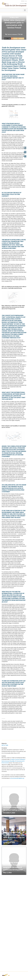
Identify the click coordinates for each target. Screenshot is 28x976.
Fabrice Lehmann (12, 34)
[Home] (5, 3)
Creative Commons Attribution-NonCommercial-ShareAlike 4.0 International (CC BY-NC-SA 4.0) (14, 761)
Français (16, 38)
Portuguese (21, 38)
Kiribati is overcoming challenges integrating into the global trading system (14, 807)
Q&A (21, 34)
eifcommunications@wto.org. (17, 778)
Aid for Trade (7, 38)
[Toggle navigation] (25, 10)
